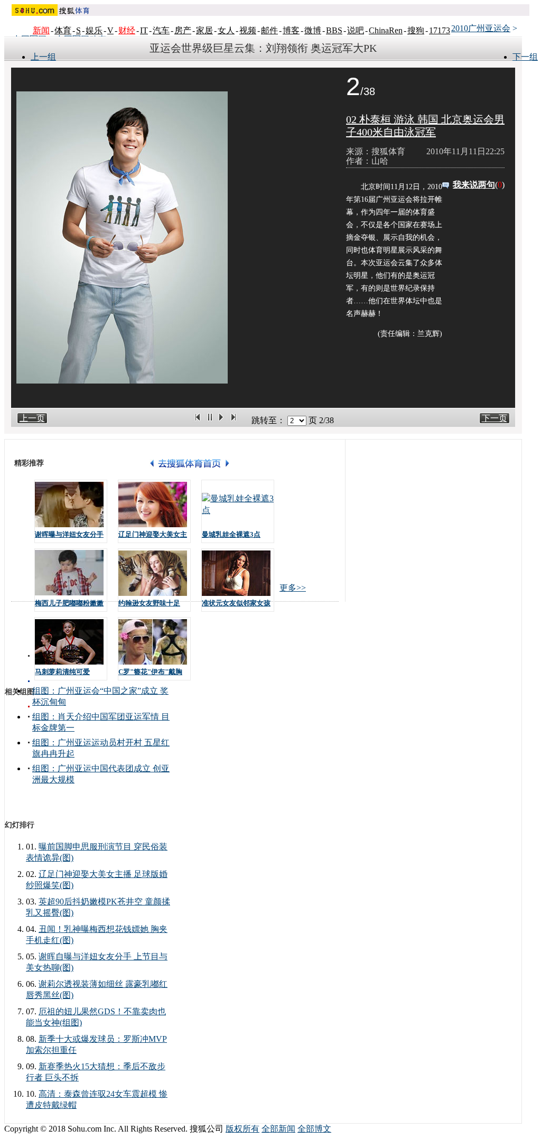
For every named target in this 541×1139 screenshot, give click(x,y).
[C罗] (154, 642)
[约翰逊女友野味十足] (154, 573)
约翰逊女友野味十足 (149, 603)
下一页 (494, 418)
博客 (291, 30)
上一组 (43, 56)
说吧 (355, 30)
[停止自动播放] (210, 420)
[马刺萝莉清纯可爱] (71, 642)
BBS (334, 30)
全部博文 (314, 1128)
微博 (312, 30)
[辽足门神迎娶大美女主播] (154, 504)
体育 (62, 30)
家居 (204, 30)
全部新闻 (278, 1128)
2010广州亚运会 (480, 28)
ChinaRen (386, 30)
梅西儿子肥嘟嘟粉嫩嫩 (69, 603)
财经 (126, 30)
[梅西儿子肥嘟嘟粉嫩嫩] (71, 573)
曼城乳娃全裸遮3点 (231, 534)
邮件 (269, 30)
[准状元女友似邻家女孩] (238, 573)
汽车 (161, 30)
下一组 (525, 56)
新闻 (41, 30)
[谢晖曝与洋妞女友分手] (71, 504)
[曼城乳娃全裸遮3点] (238, 504)
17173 (439, 30)
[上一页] (197, 420)
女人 (226, 30)
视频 (247, 30)
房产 (182, 30)
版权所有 (242, 1128)
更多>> (292, 587)
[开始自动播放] (221, 420)
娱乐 (94, 30)
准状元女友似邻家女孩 (236, 603)
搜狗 (415, 30)
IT (144, 30)
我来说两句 (474, 184)
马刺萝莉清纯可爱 (62, 672)
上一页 (32, 418)
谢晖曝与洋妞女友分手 (69, 534)
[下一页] (233, 420)
